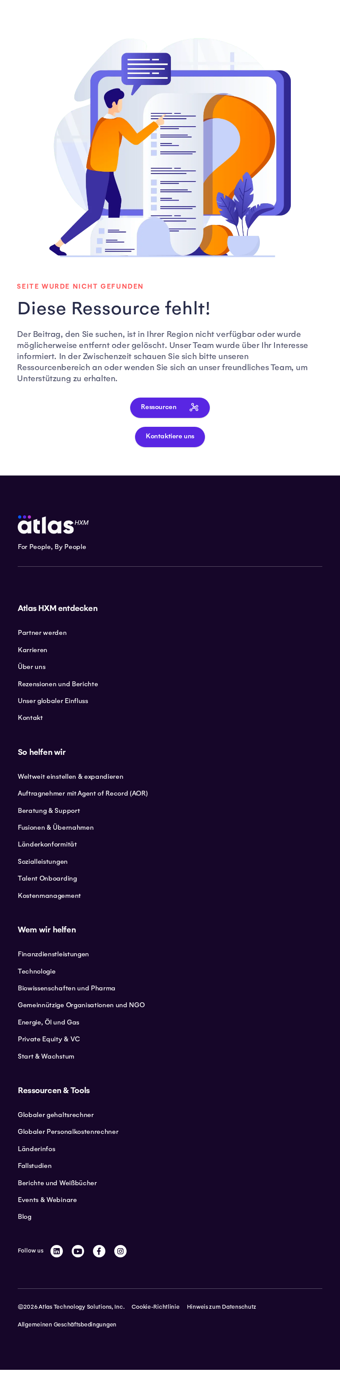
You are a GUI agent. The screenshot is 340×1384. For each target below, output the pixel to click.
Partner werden (42, 633)
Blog (24, 1217)
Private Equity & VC (49, 1039)
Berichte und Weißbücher (57, 1183)
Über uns (31, 667)
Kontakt (30, 718)
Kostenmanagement (49, 896)
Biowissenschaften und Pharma (67, 988)
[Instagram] (120, 1251)
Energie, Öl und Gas (48, 1022)
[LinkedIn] (56, 1251)
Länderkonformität (47, 844)
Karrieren (32, 650)
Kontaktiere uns (170, 436)
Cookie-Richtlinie (155, 1307)
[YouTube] (78, 1251)
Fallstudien (34, 1166)
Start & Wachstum (46, 1056)
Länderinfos (36, 1149)
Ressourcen (158, 407)
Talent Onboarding (47, 878)
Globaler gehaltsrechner (56, 1115)
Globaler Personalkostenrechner (68, 1132)
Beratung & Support (49, 811)
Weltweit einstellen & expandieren (70, 777)
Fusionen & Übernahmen (55, 827)
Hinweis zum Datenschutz (222, 1307)
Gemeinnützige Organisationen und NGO (81, 1005)
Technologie (36, 971)
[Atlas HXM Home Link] (53, 524)
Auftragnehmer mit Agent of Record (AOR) (83, 793)
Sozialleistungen (43, 862)
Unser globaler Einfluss (53, 701)
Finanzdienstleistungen (53, 954)
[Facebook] (99, 1251)
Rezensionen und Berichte (58, 684)
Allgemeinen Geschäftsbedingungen (67, 1324)
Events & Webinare (47, 1200)
